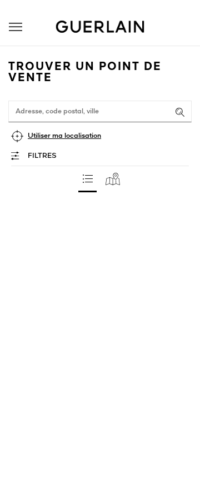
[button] (15, 27)
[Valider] (180, 112)
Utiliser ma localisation (64, 136)
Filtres (42, 156)
